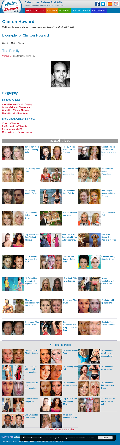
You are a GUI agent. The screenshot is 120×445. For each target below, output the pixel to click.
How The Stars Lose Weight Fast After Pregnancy (69, 237)
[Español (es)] (109, 3)
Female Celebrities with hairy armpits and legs (70, 326)
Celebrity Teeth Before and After (108, 323)
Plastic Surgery (34, 10)
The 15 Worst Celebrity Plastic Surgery (70, 149)
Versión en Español (57, 441)
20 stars (16, 107)
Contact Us (7, 56)
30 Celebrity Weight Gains (31, 192)
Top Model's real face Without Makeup (32, 237)
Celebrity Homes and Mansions (70, 213)
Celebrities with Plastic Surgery (31, 351)
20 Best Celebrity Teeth (70, 351)
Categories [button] (98, 10)
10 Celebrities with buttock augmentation (31, 281)
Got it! (105, 437)
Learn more (90, 438)
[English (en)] (116, 3)
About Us (17, 441)
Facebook (97, 3)
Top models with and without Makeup (70, 401)
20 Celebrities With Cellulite (69, 192)
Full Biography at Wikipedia (14, 126)
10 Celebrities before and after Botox (31, 215)
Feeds (32, 441)
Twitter (103, 3)
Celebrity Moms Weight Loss (31, 400)
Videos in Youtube (10, 123)
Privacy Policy (42, 441)
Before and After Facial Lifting (32, 323)
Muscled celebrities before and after (32, 303)
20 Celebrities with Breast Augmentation (70, 171)
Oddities (63, 10)
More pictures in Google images (17, 132)
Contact (25, 441)
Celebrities (15, 110)
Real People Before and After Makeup (108, 193)
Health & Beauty (80, 10)
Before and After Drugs (70, 301)
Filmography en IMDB (12, 129)
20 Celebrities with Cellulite (107, 368)
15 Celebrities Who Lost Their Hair (31, 259)
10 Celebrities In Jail (109, 213)
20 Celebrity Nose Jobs (32, 170)
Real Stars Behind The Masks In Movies (108, 237)
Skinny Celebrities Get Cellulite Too (107, 281)
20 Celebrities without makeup (70, 384)
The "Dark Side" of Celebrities (70, 279)
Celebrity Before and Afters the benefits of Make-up (108, 151)
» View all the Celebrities (60, 429)
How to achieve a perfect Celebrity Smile (31, 149)
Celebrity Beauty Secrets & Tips (108, 257)
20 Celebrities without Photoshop (107, 171)
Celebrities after (17, 104)
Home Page (7, 441)
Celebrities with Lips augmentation (31, 385)
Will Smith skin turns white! (31, 416)
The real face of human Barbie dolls (70, 259)
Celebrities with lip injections (107, 301)
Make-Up (51, 10)
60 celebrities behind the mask (70, 416)
